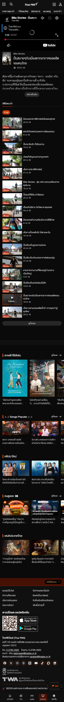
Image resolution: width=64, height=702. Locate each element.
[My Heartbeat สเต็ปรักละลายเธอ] (14, 378)
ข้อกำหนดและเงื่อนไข (41, 590)
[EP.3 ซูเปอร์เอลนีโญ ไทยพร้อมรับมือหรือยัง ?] (15, 508)
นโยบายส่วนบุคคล (9, 600)
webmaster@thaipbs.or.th (25, 653)
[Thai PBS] (31, 4)
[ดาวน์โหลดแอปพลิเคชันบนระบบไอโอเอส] (28, 620)
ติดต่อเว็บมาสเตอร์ (40, 595)
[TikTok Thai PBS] (42, 663)
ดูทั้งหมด (32, 323)
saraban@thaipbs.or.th (40, 656)
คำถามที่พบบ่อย (9, 595)
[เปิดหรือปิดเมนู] (54, 4)
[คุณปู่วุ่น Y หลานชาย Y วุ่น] (42, 378)
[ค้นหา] (11, 4)
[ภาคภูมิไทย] (15, 547)
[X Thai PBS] (11, 663)
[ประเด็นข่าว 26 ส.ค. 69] (15, 468)
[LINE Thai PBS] (29, 663)
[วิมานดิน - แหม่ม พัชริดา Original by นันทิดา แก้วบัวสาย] (45, 428)
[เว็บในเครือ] (3, 4)
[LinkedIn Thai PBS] (54, 663)
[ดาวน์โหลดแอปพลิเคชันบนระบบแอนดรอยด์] (28, 628)
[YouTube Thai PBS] (36, 663)
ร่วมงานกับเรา (8, 605)
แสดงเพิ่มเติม (32, 94)
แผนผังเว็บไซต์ (8, 590)
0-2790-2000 (12, 649)
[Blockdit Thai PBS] (48, 663)
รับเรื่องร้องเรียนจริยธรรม (43, 600)
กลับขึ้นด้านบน (51, 582)
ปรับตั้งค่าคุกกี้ (38, 605)
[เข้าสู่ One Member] (60, 4)
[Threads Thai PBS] (23, 663)
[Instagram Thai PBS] (17, 663)
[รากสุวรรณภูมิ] (45, 547)
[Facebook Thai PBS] (4, 663)
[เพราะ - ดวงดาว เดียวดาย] (15, 428)
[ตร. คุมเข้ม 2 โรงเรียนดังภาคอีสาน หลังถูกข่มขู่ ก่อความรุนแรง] (45, 508)
